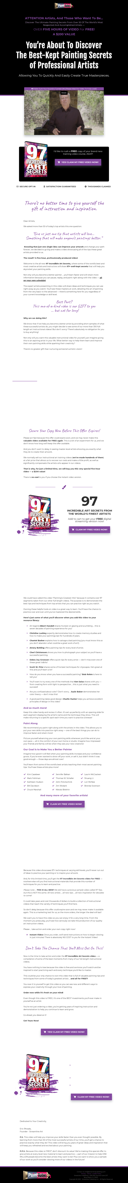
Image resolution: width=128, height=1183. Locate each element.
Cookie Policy (96, 1173)
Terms (89, 1173)
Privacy (83, 1173)
